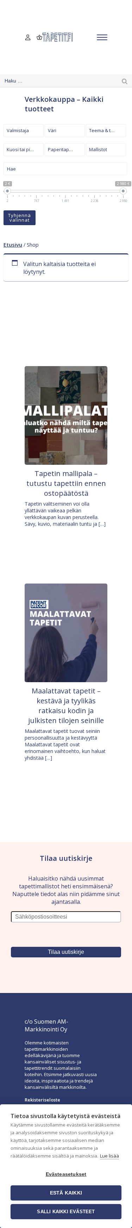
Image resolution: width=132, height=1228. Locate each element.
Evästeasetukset (66, 1174)
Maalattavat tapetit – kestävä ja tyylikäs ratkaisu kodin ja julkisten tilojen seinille (66, 705)
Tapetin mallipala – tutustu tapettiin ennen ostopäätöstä (66, 483)
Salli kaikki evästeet (66, 1211)
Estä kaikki (66, 1193)
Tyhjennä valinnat (19, 217)
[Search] (125, 81)
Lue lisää (109, 1156)
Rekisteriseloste (42, 1100)
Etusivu (13, 244)
